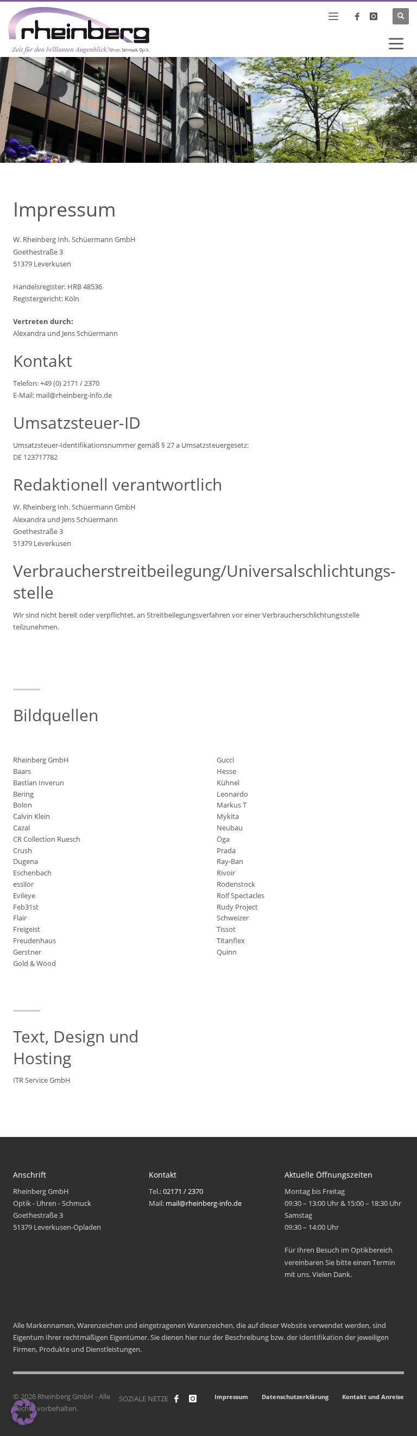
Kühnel (228, 782)
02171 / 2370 (183, 1191)
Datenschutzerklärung (295, 1397)
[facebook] (357, 16)
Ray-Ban (230, 861)
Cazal (21, 828)
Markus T (232, 805)
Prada (226, 850)
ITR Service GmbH (42, 1080)
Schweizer (233, 918)
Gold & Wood (34, 963)
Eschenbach (32, 873)
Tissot (226, 929)
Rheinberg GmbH (41, 760)
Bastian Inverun (38, 782)
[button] (24, 1412)
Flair (20, 918)
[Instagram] (373, 16)
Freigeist (26, 929)
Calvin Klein (31, 816)
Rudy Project (237, 907)
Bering (23, 794)
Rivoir (226, 873)
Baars (22, 771)
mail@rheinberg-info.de (204, 1203)
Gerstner (27, 952)
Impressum (231, 1397)
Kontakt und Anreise (373, 1397)
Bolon (22, 805)
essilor (23, 884)
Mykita (228, 816)
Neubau (230, 828)
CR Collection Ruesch (46, 839)
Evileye (24, 895)
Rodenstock (236, 884)
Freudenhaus (34, 940)
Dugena (25, 861)
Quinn (227, 952)
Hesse (226, 771)
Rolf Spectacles (240, 895)
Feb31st (26, 907)
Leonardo (232, 794)
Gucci (225, 760)
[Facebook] (176, 1398)
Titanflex (231, 940)
